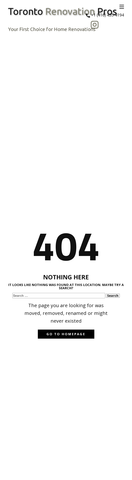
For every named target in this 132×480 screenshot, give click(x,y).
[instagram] (94, 25)
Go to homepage (66, 334)
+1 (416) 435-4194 (107, 15)
